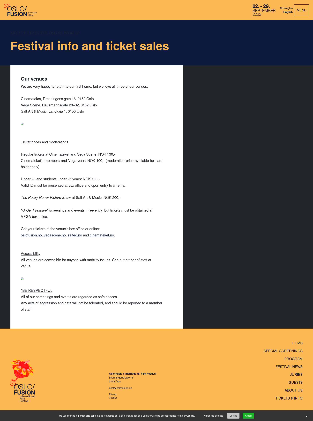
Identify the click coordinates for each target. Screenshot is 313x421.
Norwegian (286, 8)
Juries (296, 374)
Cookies (113, 397)
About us (294, 390)
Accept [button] (248, 415)
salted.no (75, 234)
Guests (296, 382)
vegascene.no (55, 234)
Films (297, 342)
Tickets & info (289, 397)
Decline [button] (233, 415)
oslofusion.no (31, 234)
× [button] (307, 415)
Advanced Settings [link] (213, 415)
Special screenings (283, 350)
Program (293, 358)
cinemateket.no (102, 234)
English (288, 12)
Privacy (113, 394)
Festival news (289, 366)
